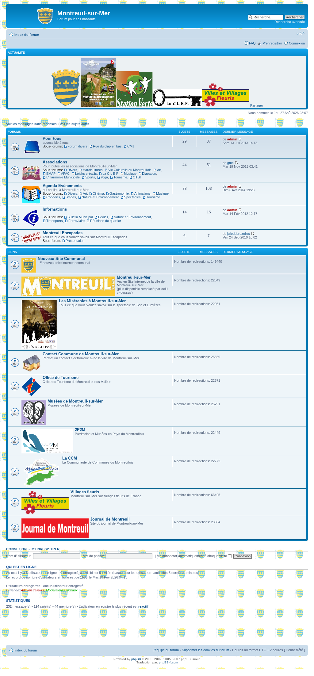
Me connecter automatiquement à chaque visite (192, 556)
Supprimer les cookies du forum (205, 650)
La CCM (69, 458)
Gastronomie (119, 193)
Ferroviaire (76, 221)
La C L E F (110, 173)
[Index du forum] (32, 15)
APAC (65, 173)
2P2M (80, 429)
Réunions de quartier (105, 221)
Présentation (75, 241)
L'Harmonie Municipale (63, 177)
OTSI (137, 177)
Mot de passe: (93, 556)
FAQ (252, 43)
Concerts (53, 197)
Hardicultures (93, 170)
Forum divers (77, 146)
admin (232, 139)
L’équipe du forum (166, 650)
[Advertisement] (157, 629)
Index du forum (26, 34)
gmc (230, 163)
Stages (71, 197)
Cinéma (98, 193)
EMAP (51, 173)
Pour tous (52, 138)
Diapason (149, 173)
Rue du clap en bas (107, 146)
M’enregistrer (272, 43)
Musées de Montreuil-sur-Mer (75, 401)
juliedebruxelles (238, 233)
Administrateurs (32, 590)
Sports (90, 177)
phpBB (136, 659)
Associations (55, 162)
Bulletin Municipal (80, 217)
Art (159, 170)
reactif (143, 606)
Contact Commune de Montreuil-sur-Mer (81, 354)
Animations (142, 193)
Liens (12, 252)
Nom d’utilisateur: (19, 556)
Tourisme (120, 177)
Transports (54, 221)
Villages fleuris (85, 492)
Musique (130, 173)
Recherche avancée (289, 22)
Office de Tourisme (60, 377)
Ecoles (103, 217)
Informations (55, 209)
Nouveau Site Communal (61, 258)
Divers (72, 170)
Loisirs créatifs (86, 173)
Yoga (104, 177)
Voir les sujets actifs (74, 124)
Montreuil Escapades (62, 233)
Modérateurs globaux (62, 590)
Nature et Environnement (100, 197)
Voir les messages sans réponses (31, 124)
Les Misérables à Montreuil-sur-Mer (92, 301)
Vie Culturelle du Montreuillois (129, 170)
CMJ (130, 146)
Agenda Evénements (62, 185)
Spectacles (132, 197)
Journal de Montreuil (110, 519)
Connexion (297, 43)
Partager (256, 105)
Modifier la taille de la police (300, 33)
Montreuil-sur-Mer (134, 277)
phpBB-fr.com (168, 662)
